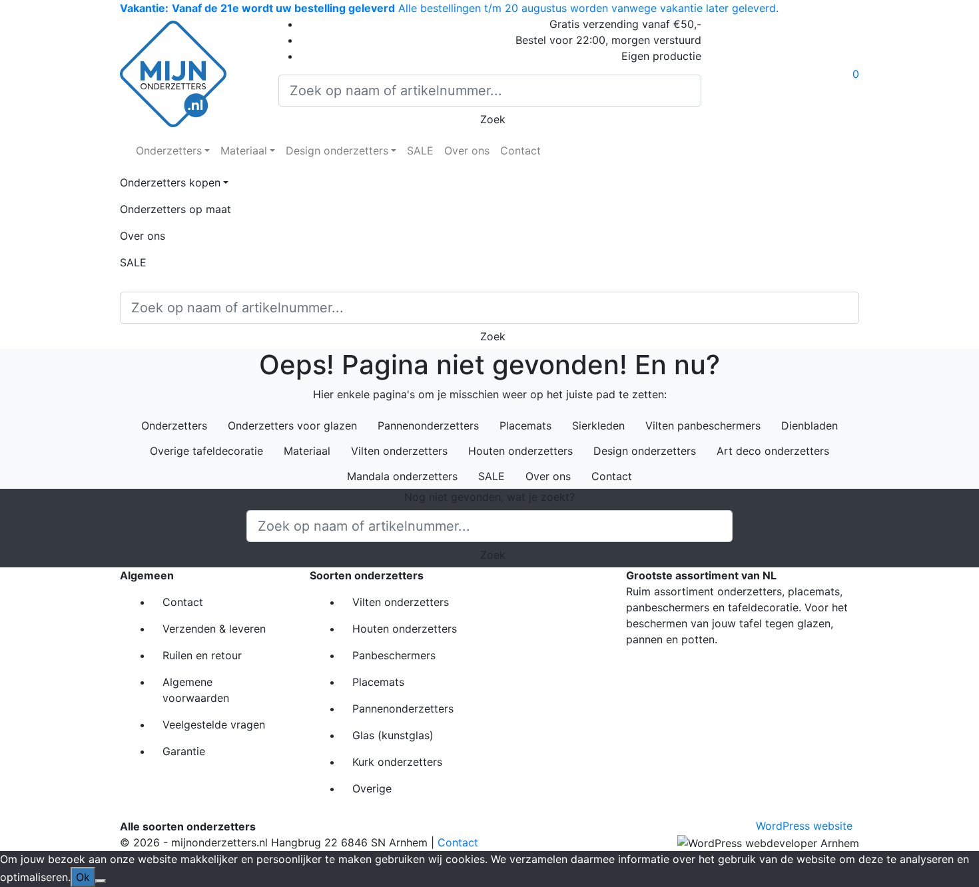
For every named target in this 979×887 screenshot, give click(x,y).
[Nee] (100, 881)
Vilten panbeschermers (703, 425)
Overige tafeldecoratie (206, 450)
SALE (420, 150)
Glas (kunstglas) (393, 735)
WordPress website (804, 825)
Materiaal (243, 150)
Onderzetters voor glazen (292, 425)
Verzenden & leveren (214, 628)
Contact (520, 150)
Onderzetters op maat (175, 209)
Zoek (489, 119)
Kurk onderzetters (397, 761)
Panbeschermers (394, 655)
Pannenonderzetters (428, 425)
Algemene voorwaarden (196, 690)
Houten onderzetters (520, 450)
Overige (372, 788)
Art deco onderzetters (773, 450)
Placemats (525, 425)
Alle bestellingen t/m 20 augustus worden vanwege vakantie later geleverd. (449, 8)
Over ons (467, 150)
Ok (83, 877)
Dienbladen (809, 425)
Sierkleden (598, 425)
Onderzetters (169, 150)
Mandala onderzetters (402, 476)
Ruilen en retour (202, 655)
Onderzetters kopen (170, 182)
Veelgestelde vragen (214, 724)
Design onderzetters (337, 150)
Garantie (184, 751)
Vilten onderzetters (399, 450)
